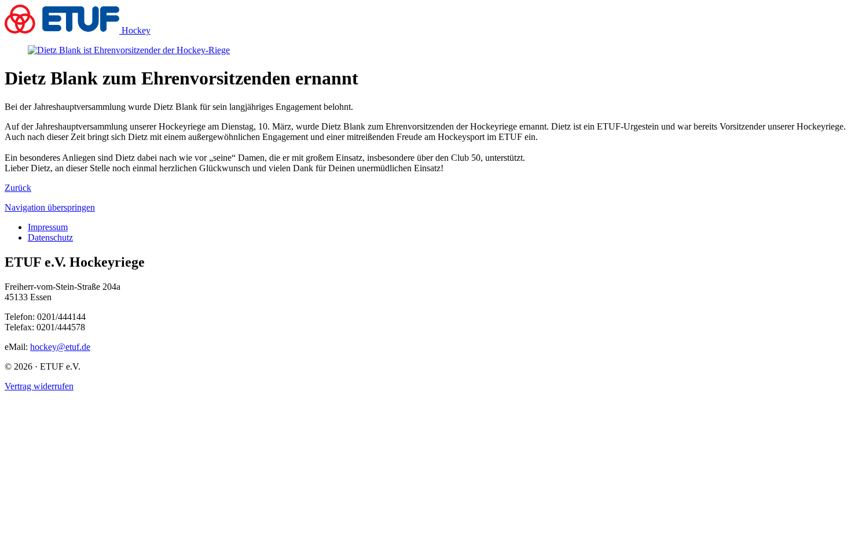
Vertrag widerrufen (39, 386)
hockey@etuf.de (60, 347)
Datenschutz (50, 237)
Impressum (48, 227)
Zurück (18, 188)
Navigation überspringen (50, 207)
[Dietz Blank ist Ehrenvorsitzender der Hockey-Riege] (129, 50)
